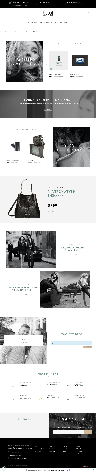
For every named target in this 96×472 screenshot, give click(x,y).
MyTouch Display (74, 74)
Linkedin (64, 451)
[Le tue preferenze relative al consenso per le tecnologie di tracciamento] (93, 469)
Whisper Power (79, 448)
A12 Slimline (31, 160)
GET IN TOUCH (48, 109)
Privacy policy (38, 451)
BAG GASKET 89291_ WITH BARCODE (25, 383)
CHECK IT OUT (73, 254)
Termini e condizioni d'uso (40, 448)
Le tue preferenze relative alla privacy (54, 470)
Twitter (64, 453)
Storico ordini (52, 451)
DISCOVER (51, 211)
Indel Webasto (79, 451)
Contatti (50, 448)
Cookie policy (38, 453)
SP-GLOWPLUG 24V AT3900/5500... (78, 383)
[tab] (60, 43)
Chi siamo (37, 446)
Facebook (65, 448)
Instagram (65, 446)
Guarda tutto (87, 346)
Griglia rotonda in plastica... (24, 396)
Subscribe (88, 431)
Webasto (78, 446)
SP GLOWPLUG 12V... (51, 395)
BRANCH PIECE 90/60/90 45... (12, 160)
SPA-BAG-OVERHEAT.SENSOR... (53, 382)
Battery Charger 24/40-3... (55, 74)
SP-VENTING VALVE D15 (79, 395)
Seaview (78, 453)
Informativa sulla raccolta (34, 470)
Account (50, 446)
